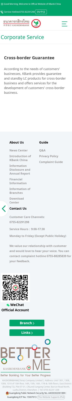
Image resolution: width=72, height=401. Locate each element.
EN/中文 (41, 11)
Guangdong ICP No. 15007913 (22, 397)
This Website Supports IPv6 (51, 397)
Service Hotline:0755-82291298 (19, 11)
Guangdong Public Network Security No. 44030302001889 (37, 393)
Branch (26, 323)
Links (26, 332)
